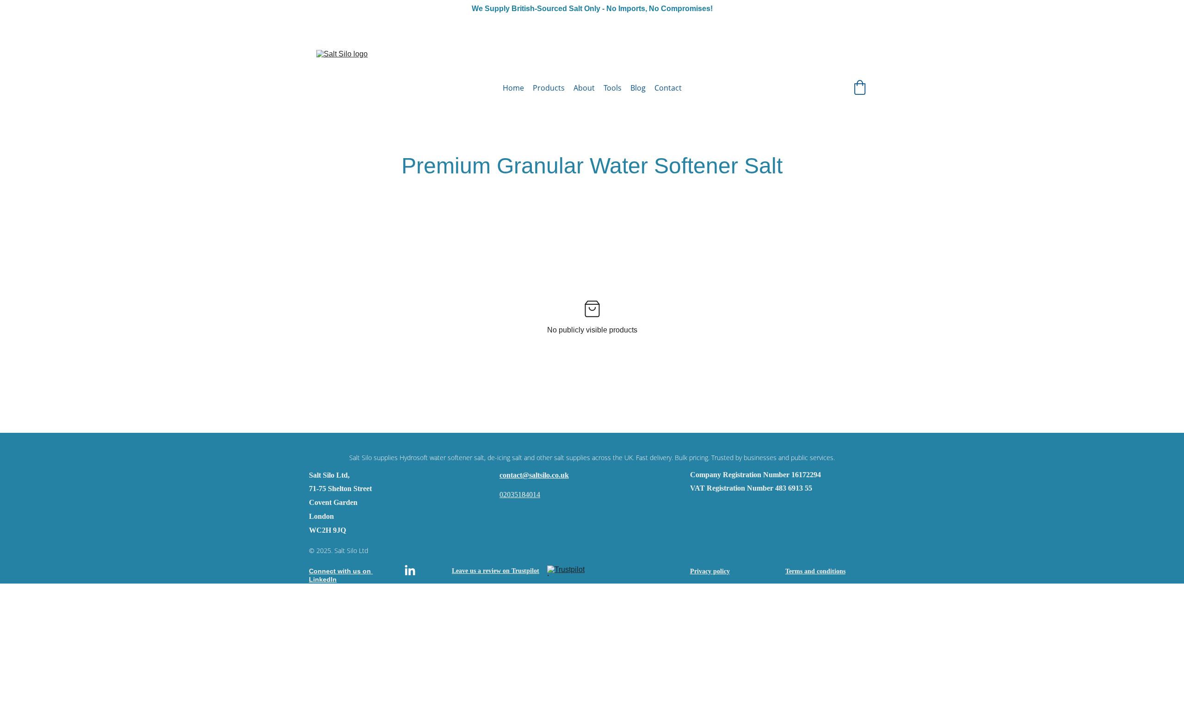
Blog (638, 88)
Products (549, 88)
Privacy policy (710, 571)
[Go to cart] (860, 89)
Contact (668, 88)
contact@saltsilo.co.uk (534, 475)
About (584, 88)
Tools (613, 88)
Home (513, 88)
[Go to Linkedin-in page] (410, 571)
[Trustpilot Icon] (570, 571)
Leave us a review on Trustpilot (495, 570)
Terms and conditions (815, 571)
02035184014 (520, 494)
